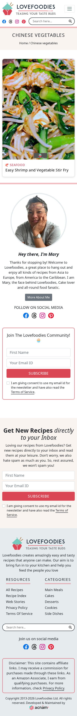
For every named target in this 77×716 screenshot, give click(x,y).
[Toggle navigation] (69, 8)
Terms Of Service (19, 613)
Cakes (49, 595)
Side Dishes (54, 613)
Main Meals (54, 590)
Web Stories (15, 601)
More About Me (38, 297)
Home (23, 43)
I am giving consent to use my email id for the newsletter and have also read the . (40, 387)
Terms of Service (22, 392)
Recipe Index (16, 595)
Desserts (52, 601)
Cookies (51, 607)
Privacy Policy (16, 607)
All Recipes (14, 590)
